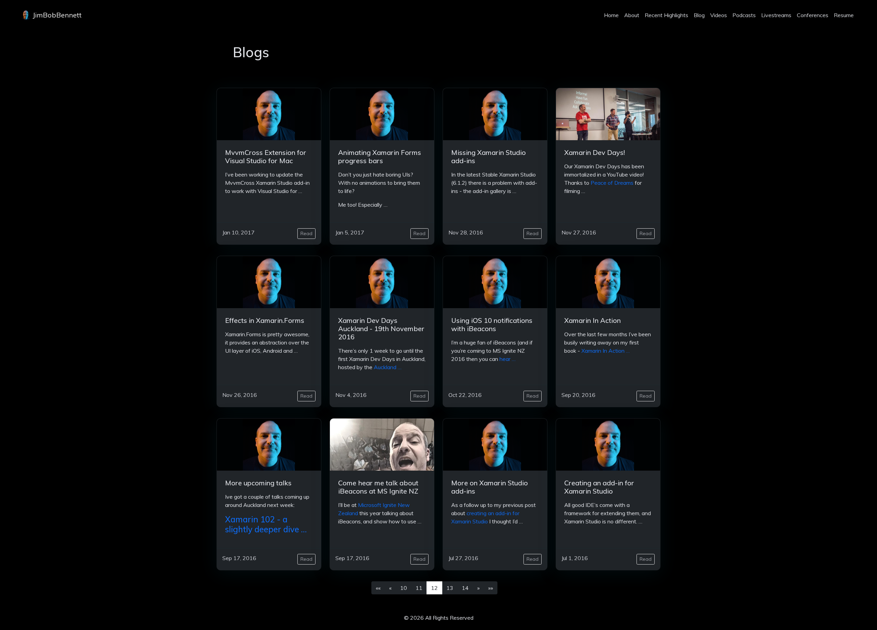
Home (611, 15)
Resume (844, 15)
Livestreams (776, 15)
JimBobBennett (56, 15)
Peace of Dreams (612, 182)
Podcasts (744, 15)
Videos (718, 15)
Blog (699, 15)
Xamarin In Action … (605, 350)
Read (306, 233)
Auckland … (388, 367)
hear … (507, 358)
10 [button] (403, 587)
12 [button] (434, 587)
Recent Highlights (666, 15)
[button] (378, 587)
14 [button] (465, 587)
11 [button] (419, 587)
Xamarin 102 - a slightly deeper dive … (266, 524)
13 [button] (449, 587)
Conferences (812, 15)
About (631, 15)
